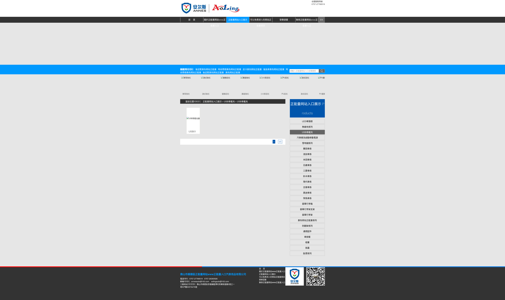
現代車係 (307, 181)
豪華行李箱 (307, 203)
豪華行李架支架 (307, 209)
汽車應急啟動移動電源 (307, 137)
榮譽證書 (284, 20)
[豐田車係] (182, 77)
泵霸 (307, 247)
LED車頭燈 (307, 121)
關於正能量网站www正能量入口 (215, 21)
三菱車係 (307, 170)
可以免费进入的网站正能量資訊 (260, 21)
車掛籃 (307, 236)
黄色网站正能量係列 (307, 220)
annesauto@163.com (200, 281)
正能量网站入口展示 (237, 20)
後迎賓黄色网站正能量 (205, 69)
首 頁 (191, 20)
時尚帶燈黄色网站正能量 (229, 69)
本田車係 (307, 159)
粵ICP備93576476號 (188, 287)
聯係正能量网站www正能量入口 (307, 21)
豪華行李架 (307, 214)
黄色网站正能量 (232, 72)
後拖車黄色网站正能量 (273, 69)
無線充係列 (307, 126)
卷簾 (307, 242)
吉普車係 (307, 187)
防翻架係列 (307, 225)
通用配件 (307, 231)
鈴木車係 (307, 176)
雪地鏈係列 (307, 143)
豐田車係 (307, 148)
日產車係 (307, 165)
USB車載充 (229, 101)
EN (321, 20)
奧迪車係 (307, 192)
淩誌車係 (307, 154)
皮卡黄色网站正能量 (252, 69)
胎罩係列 (307, 253)
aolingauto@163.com (220, 281)
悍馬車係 (307, 198)
